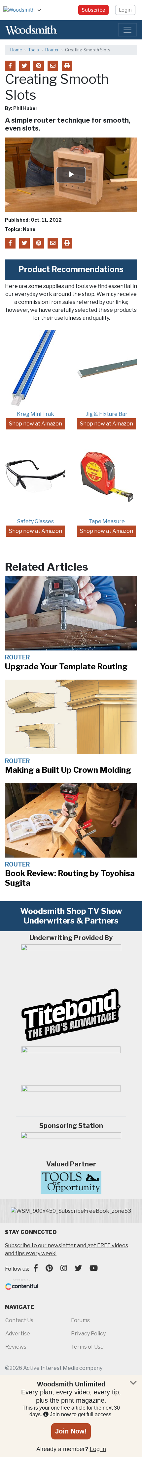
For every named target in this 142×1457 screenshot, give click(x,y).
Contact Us (19, 1320)
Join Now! (71, 1431)
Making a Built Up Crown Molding (68, 770)
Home (16, 49)
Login (125, 10)
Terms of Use (87, 1347)
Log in (98, 1449)
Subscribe (93, 10)
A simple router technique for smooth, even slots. (67, 124)
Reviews (15, 1347)
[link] (71, 1211)
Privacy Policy (88, 1333)
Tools (33, 49)
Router (52, 49)
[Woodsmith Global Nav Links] (42, 10)
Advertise (17, 1333)
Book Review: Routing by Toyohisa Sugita (70, 878)
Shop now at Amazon (35, 423)
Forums (80, 1320)
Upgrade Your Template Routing (66, 666)
